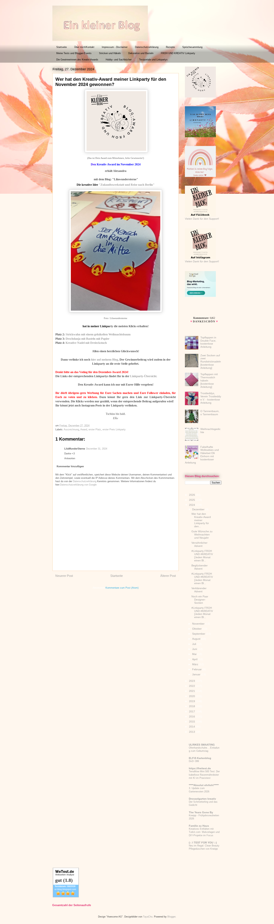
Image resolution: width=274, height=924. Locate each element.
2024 (192, 504)
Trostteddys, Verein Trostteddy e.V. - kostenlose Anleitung (210, 398)
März (195, 664)
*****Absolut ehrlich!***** (204, 785)
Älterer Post (168, 575)
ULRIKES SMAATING (202, 744)
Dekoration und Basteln (140, 53)
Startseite (61, 47)
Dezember (198, 509)
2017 (192, 711)
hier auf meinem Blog (104, 359)
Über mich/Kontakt (84, 47)
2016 (192, 716)
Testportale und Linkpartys (153, 59)
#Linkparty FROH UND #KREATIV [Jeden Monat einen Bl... (202, 555)
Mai (194, 654)
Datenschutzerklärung (146, 47)
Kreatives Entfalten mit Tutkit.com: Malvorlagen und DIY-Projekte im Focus (204, 832)
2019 (192, 701)
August (196, 638)
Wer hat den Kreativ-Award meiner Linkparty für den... (201, 520)
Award (83, 429)
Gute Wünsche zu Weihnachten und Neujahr (201, 534)
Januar (196, 674)
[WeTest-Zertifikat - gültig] (66, 896)
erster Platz (95, 429)
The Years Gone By (201, 812)
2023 (192, 680)
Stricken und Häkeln (110, 53)
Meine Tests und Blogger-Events (74, 53)
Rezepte (170, 47)
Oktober (197, 628)
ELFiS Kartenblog (200, 758)
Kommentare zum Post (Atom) (121, 587)
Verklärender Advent (199, 590)
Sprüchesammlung (192, 47)
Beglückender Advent (199, 567)
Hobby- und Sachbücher (119, 59)
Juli (194, 643)
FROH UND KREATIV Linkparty (178, 53)
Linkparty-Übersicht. (143, 376)
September (199, 633)
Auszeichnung (71, 429)
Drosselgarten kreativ (202, 798)
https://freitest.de (200, 768)
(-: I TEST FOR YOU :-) (203, 842)
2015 (192, 721)
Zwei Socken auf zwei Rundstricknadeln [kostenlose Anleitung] (210, 361)
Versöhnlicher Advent (199, 544)
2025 (192, 499)
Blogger (171, 916)
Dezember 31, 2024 (96, 448)
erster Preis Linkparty (114, 429)
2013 (192, 731)
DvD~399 (194, 761)
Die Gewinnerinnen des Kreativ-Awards (77, 59)
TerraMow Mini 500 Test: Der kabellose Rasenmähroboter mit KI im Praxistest (204, 774)
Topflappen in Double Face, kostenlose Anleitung (208, 342)
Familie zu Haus (199, 825)
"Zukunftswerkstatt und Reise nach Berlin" (127, 184)
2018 (192, 706)
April (195, 659)
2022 (192, 685)
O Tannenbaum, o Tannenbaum (209, 413)
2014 (192, 726)
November (198, 623)
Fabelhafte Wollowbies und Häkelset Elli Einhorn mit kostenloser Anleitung (202, 454)
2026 (192, 494)
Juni (195, 649)
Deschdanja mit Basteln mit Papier (87, 338)
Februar (197, 669)
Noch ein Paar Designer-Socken (199, 599)
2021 (192, 690)
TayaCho (147, 916)
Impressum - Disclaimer (114, 47)
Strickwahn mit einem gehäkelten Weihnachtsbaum (98, 334)
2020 (192, 696)
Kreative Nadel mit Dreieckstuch (86, 342)
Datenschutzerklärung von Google (78, 484)
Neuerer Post (64, 575)
